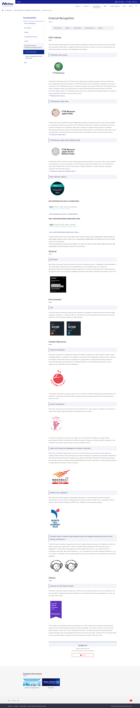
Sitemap (10, 706)
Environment (27, 28)
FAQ (18, 700)
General (67, 28)
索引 (25, 62)
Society (26, 32)
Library (26, 41)
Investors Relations (115, 6)
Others (100, 28)
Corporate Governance (30, 36)
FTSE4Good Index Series (57, 96)
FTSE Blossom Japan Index (57, 134)
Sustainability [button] (96, 6)
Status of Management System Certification (33, 57)
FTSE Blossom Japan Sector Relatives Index (62, 171)
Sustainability (8, 10)
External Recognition (31, 52)
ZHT (127, 1)
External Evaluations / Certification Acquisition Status (27, 10)
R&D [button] (105, 6)
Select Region (121, 1)
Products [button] (77, 6)
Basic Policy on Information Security (37, 706)
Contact (14, 700)
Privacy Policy (23, 706)
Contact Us (134, 1)
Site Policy (15, 706)
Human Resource (89, 28)
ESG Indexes (57, 28)
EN (129, 1)
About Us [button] (86, 6)
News (124, 6)
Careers (130, 6)
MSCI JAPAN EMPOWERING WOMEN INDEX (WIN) (64, 232)
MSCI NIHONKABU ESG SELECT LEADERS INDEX (63, 214)
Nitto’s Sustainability (30, 23)
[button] (136, 6)
